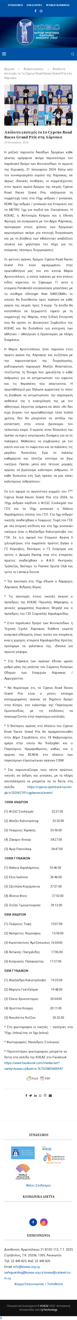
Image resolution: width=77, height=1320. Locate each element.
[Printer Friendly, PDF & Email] (38, 1078)
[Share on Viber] (45, 1095)
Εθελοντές (34, 5)
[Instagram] (41, 11)
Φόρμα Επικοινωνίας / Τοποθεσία (38, 1284)
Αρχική (9, 69)
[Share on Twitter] (30, 1095)
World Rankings (58, 5)
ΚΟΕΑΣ (44, 1305)
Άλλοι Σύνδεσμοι (38, 1185)
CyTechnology (48, 1309)
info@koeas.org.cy (26, 1267)
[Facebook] (35, 11)
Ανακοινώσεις (34, 69)
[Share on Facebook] (26, 1095)
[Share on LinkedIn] (35, 1095)
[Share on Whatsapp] (40, 1095)
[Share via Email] (50, 1095)
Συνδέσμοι (15, 5)
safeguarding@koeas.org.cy (23, 1272)
